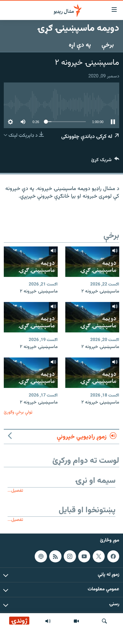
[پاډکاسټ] (41, 556)
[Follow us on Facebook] (113, 556)
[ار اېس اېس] (55, 556)
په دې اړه (80, 45)
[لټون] (104, 621)
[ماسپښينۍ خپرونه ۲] (92, 261)
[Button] (105, 161)
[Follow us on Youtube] (84, 556)
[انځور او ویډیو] (76, 621)
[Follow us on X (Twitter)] (99, 556)
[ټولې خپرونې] (47, 621)
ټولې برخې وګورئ (18, 412)
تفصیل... (15, 491)
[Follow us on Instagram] (70, 556)
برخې (108, 45)
